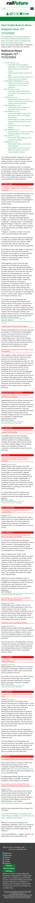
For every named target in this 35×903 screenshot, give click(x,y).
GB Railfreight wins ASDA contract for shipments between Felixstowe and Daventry (20, 121)
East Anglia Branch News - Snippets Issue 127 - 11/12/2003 (17, 29)
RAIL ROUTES (9, 89)
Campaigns (25, 37)
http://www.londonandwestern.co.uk (13, 803)
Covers (27, 39)
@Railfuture (8, 853)
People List (29, 816)
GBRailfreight (10, 603)
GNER (8, 515)
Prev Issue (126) (7, 814)
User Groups (6, 43)
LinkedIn (7, 861)
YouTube (7, 859)
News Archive (6, 41)
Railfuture (7, 857)
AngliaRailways (11, 664)
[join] (8, 14)
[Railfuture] (18, 2)
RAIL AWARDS (9, 130)
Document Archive (18, 41)
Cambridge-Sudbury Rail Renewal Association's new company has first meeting (20, 93)
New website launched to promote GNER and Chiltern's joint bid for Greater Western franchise (19, 150)
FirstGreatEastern (11, 464)
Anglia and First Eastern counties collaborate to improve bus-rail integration (18, 85)
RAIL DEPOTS (9, 136)
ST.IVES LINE (9, 63)
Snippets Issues (18, 814)
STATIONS (8, 97)
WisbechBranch (11, 626)
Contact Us (21, 893)
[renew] (11, 14)
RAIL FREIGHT (9, 111)
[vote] (17, 14)
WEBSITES (8, 142)
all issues (16, 63)
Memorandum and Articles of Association (15, 894)
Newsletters (16, 39)
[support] (14, 14)
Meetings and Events (13, 37)
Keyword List (20, 816)
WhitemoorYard (11, 699)
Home (4, 37)
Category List (10, 816)
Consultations (6, 39)
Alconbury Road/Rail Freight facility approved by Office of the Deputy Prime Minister (19, 115)
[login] (27, 14)
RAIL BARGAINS (10, 105)
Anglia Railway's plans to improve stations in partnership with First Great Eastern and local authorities (20, 101)
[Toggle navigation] (32, 18)
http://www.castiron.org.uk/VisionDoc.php (13, 318)
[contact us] (24, 14)
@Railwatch (8, 855)
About (13, 43)
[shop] (21, 14)
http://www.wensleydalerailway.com (21, 769)
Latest (22, 39)
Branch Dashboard (15, 818)
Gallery (27, 41)
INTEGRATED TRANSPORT (13, 81)
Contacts (20, 43)
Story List (5, 818)
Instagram (7, 863)
